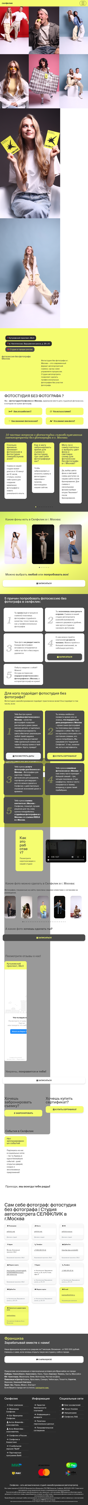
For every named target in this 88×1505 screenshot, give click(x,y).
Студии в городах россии (21, 349)
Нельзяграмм (70, 1413)
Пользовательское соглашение (43, 1429)
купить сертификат (66, 756)
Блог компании (16, 1405)
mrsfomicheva (11, 1315)
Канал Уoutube (71, 1409)
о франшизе (45, 1359)
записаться (45, 583)
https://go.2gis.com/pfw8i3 (70, 1250)
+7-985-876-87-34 (67, 1270)
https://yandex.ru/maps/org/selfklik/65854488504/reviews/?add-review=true (16, 1272)
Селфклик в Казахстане (13, 1440)
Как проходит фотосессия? (24, 421)
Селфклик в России (18, 1435)
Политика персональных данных (44, 1422)
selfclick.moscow (67, 1231)
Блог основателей (72, 1405)
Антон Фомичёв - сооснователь (15, 1423)
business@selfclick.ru (68, 1295)
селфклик (7, 3)
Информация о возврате (42, 1415)
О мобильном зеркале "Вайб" (13, 1447)
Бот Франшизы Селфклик (14, 1417)
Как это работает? (22, 411)
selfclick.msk (38, 1231)
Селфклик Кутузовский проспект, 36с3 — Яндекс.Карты (15, 1058)
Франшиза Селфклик (12, 1410)
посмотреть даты (24, 756)
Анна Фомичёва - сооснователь (15, 1430)
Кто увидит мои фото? (64, 421)
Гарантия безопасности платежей (40, 1408)
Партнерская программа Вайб (13, 1454)
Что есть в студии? (62, 411)
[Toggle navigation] (83, 3)
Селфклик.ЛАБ (71, 1417)
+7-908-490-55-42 (40, 1250)
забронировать (24, 1113)
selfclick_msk (11, 1231)
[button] (35, 506)
